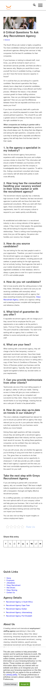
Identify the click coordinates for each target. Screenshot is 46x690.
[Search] (33, 5)
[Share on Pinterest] (19, 543)
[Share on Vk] (32, 543)
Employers (10, 580)
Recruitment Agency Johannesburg (19, 612)
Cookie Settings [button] (10, 684)
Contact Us (11, 592)
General (7, 40)
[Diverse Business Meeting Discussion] (19, 23)
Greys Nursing (12, 590)
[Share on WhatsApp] (14, 543)
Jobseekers (11, 582)
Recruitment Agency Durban (16, 609)
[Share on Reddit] (36, 543)
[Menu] (39, 5)
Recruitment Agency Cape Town (18, 605)
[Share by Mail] (40, 543)
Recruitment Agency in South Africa (19, 602)
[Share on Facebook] (6, 543)
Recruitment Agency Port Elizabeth (19, 616)
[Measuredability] (19, 5)
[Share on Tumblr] (27, 543)
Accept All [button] (24, 684)
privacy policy (11, 674)
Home (9, 578)
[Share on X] (10, 543)
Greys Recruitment (13, 585)
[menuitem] (33, 5)
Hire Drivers (11, 587)
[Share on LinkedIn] (23, 543)
